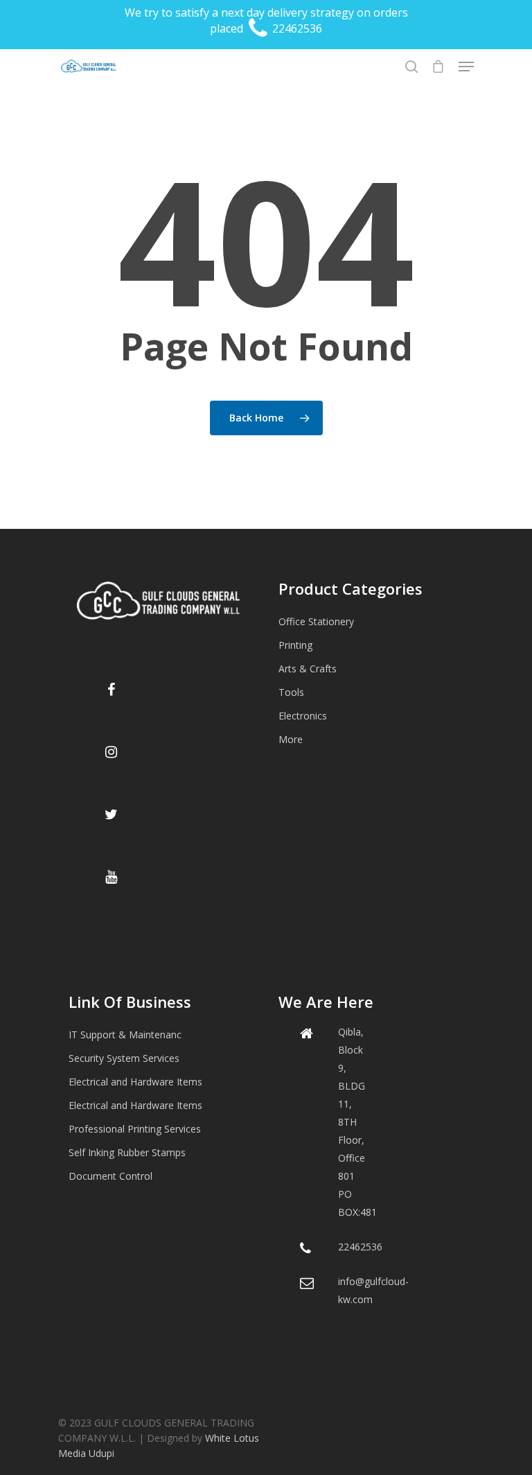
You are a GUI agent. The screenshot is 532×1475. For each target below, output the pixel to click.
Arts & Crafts (307, 668)
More (290, 739)
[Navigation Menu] (466, 66)
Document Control (110, 1175)
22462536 (295, 28)
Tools (291, 692)
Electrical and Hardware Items (135, 1081)
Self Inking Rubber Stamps (127, 1152)
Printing (295, 645)
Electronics (302, 715)
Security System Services (124, 1058)
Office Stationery (316, 621)
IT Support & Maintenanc (125, 1034)
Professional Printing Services (135, 1128)
